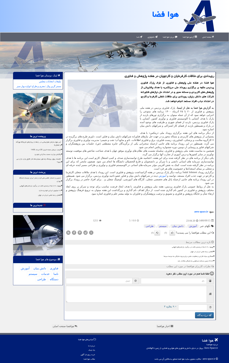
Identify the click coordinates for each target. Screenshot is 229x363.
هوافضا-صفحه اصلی (64, 326)
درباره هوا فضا (169, 37)
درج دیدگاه (203, 315)
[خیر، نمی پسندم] (157, 233)
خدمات (45, 273)
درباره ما (91, 346)
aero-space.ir (201, 211)
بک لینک (91, 350)
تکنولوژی (151, 37)
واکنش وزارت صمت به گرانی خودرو (48, 154)
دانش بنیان (177, 226)
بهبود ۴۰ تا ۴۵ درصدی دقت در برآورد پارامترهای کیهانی (192, 247)
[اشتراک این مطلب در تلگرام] (85, 232)
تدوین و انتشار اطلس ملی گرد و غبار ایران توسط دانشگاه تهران (40, 179)
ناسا (138, 37)
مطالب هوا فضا (89, 359)
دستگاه (54, 279)
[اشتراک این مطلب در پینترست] (79, 232)
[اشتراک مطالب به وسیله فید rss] (68, 232)
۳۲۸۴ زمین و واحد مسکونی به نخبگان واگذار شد (195, 261)
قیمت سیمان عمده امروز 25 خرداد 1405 (46, 149)
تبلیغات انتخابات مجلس (50, 81)
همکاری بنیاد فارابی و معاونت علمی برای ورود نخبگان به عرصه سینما (188, 256)
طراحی (150, 226)
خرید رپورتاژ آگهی (88, 354)
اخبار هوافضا (164, 326)
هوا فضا (165, 14)
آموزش (162, 176)
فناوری (54, 268)
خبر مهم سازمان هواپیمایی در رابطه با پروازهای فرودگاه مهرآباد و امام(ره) (38, 143)
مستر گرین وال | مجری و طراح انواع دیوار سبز (39, 86)
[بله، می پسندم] (172, 233)
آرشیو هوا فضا (189, 37)
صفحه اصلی (207, 37)
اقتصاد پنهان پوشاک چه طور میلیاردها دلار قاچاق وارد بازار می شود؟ (38, 160)
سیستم (163, 226)
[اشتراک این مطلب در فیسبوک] (74, 232)
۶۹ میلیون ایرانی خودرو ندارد (50, 190)
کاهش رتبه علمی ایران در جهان (201, 251)
